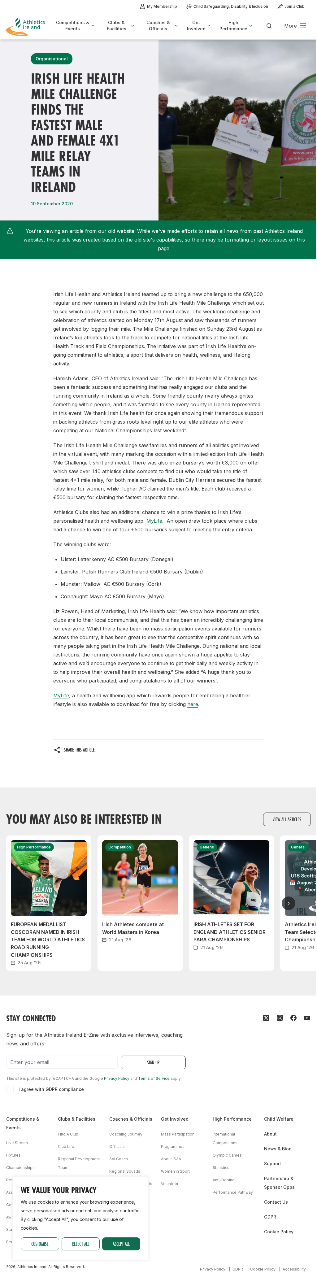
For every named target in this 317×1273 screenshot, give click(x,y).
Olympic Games (227, 1155)
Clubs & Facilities (76, 1119)
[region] (80, 1218)
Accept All (121, 1243)
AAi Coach (118, 1159)
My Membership (162, 6)
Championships (20, 1167)
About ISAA (171, 1159)
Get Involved (175, 1119)
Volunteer (169, 1183)
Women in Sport (175, 1171)
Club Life (66, 1146)
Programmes (173, 1146)
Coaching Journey (125, 1134)
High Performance (232, 1119)
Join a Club (294, 6)
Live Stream (17, 1142)
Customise (40, 1243)
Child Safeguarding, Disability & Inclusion (230, 6)
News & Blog (278, 1148)
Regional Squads (124, 1171)
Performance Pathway (233, 1192)
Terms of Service (154, 1078)
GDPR (270, 1216)
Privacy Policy (116, 1078)
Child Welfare (278, 1119)
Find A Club (68, 1134)
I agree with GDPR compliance (51, 1089)
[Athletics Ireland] (26, 26)
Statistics (221, 1167)
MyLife (154, 521)
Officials (117, 1146)
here (192, 704)
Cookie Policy (278, 1231)
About (270, 1133)
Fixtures (13, 1155)
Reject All (80, 1243)
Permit (12, 1242)
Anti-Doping (224, 1180)
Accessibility (294, 1269)
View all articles (287, 819)
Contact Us (276, 1202)
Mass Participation (177, 1134)
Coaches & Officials (130, 1119)
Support (272, 1163)
